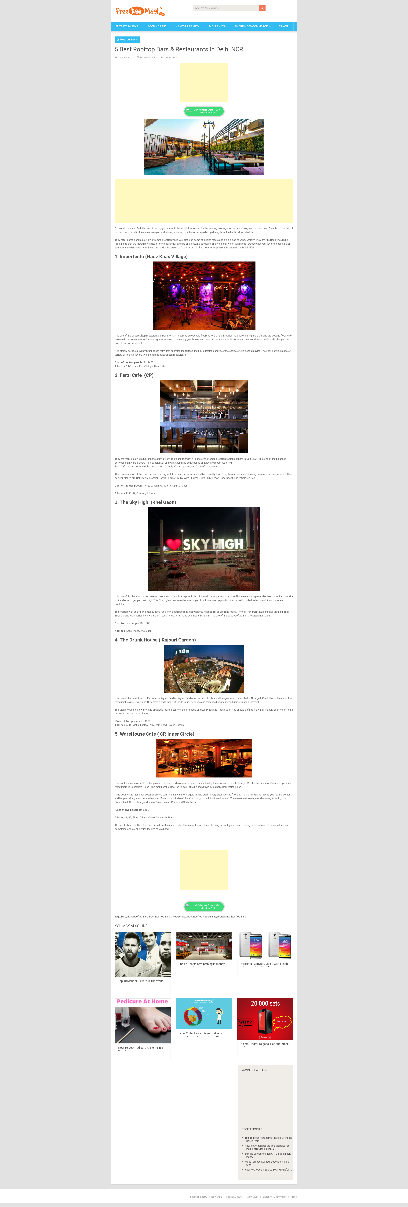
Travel (284, 26)
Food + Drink (157, 26)
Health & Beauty (187, 26)
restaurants (223, 916)
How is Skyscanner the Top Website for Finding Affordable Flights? (267, 1147)
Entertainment (127, 26)
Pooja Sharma (124, 57)
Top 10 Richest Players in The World (141, 981)
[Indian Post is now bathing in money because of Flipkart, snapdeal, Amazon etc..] (204, 946)
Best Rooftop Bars (137, 916)
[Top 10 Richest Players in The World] (143, 954)
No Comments (170, 57)
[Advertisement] (204, 82)
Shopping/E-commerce (251, 26)
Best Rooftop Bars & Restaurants (167, 916)
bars (123, 916)
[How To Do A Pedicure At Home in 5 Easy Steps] (143, 1020)
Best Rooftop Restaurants (201, 916)
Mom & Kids (217, 26)
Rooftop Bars (238, 916)
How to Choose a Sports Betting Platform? (268, 1169)
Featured (125, 39)
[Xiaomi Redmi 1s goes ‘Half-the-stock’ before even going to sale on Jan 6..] (265, 1018)
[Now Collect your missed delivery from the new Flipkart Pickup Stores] (204, 1013)
